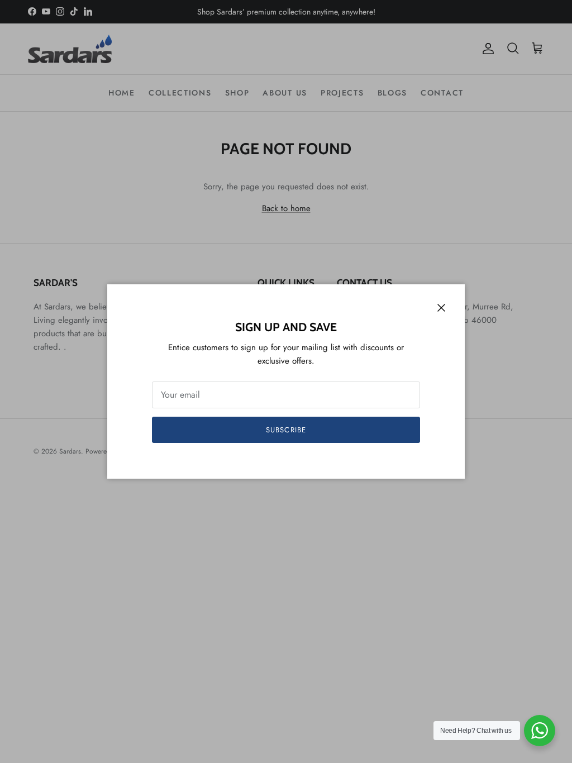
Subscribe (286, 430)
